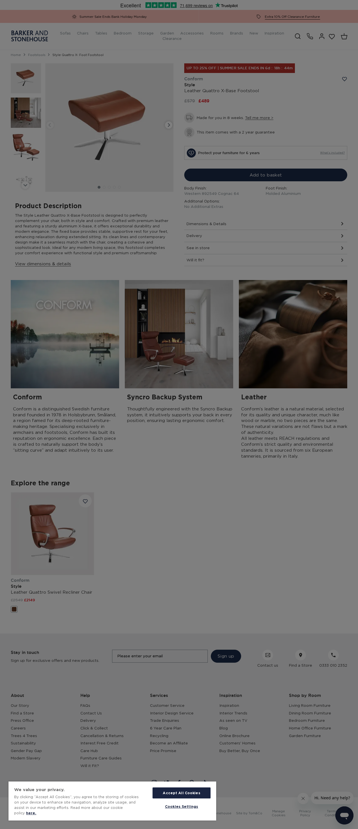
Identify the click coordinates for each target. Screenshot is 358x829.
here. (31, 813)
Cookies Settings (181, 806)
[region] (112, 800)
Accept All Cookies (181, 793)
